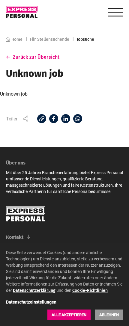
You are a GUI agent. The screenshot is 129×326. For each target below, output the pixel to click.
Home (16, 39)
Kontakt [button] (14, 237)
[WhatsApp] (77, 118)
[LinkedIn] (65, 118)
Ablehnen (109, 314)
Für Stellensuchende (49, 39)
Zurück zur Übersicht (36, 57)
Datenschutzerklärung (34, 290)
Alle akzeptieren (69, 314)
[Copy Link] (41, 118)
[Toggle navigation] (115, 12)
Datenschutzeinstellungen (31, 302)
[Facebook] (53, 118)
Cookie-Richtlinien (90, 290)
